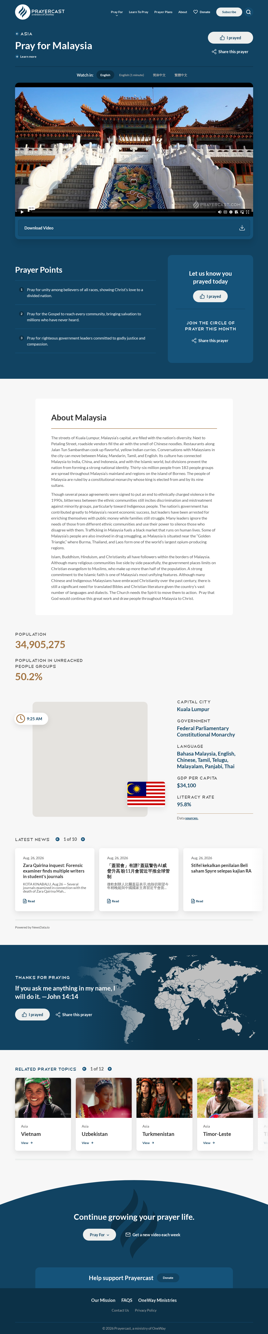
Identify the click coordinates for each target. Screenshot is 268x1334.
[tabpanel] (134, 161)
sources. (191, 818)
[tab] (105, 74)
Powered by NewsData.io (32, 927)
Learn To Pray (138, 12)
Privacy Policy (146, 1310)
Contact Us (120, 1310)
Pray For (117, 11)
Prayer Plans (163, 12)
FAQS (126, 1300)
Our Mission (103, 1300)
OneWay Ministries (157, 1300)
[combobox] (230, 52)
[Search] (248, 12)
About (182, 12)
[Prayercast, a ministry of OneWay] (40, 12)
